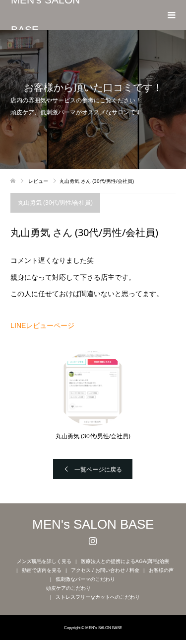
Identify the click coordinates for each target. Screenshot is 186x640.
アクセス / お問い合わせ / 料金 (105, 570)
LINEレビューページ (42, 325)
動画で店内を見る (42, 570)
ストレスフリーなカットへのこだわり (98, 597)
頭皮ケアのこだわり (68, 588)
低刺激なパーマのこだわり (85, 579)
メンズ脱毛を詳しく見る (44, 561)
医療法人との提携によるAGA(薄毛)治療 (125, 561)
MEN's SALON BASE (45, 15)
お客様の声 (161, 570)
